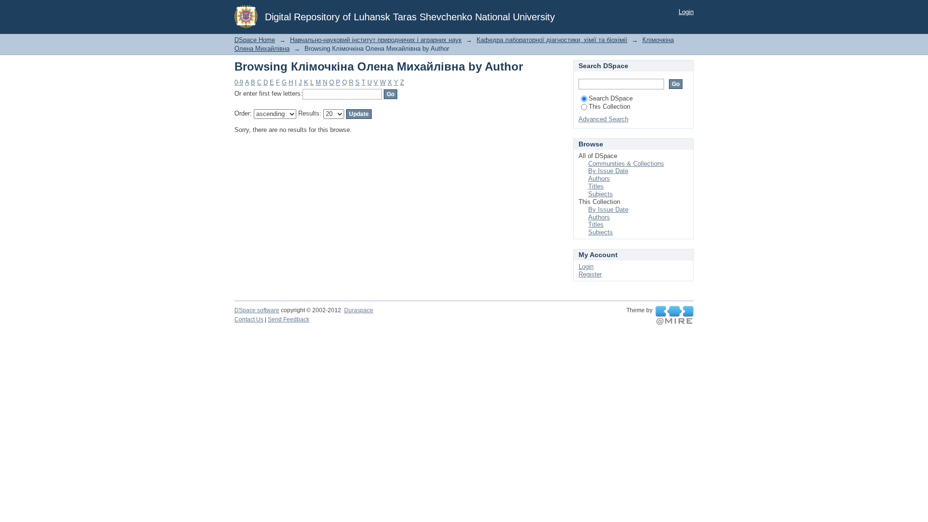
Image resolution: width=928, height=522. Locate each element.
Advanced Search (603, 119)
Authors (599, 178)
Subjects (600, 194)
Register (590, 274)
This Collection (609, 106)
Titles (596, 186)
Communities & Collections (626, 163)
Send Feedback (288, 319)
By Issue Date (608, 170)
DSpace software (256, 310)
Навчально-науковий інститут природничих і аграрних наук (376, 40)
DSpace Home (254, 40)
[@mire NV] (674, 315)
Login (686, 11)
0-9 (238, 82)
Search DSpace (611, 98)
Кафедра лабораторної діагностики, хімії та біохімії (552, 40)
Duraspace (358, 310)
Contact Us (248, 319)
